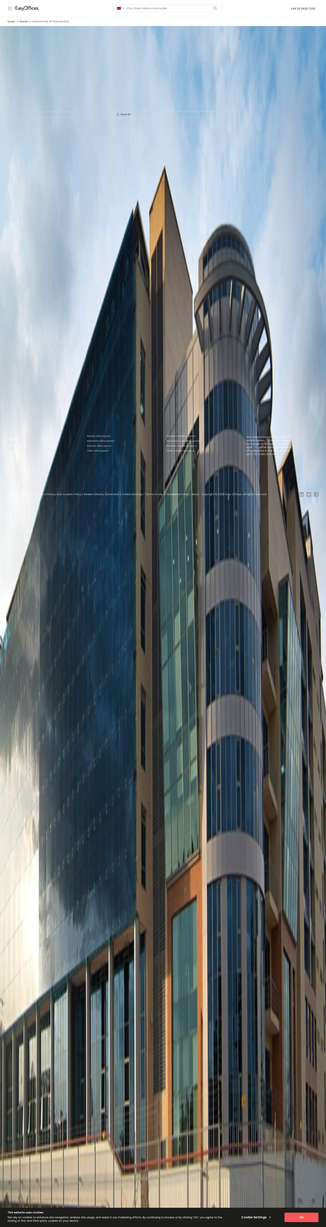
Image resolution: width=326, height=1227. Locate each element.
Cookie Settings (132, 494)
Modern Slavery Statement (101, 494)
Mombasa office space (100, 440)
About (195, 494)
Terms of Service (32, 494)
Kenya (11, 21)
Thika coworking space (180, 450)
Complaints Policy (177, 494)
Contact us (15, 445)
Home (11, 439)
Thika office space (97, 450)
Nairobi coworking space (181, 436)
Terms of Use (154, 494)
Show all (125, 114)
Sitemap (13, 452)
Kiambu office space (99, 445)
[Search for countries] (120, 8)
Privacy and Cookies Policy (63, 494)
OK (301, 1217)
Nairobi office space (98, 436)
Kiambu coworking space (181, 445)
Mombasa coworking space (183, 440)
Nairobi (23, 21)
